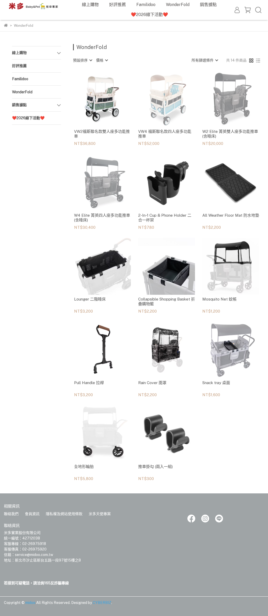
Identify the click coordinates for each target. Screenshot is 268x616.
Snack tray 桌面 (216, 382)
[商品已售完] (174, 99)
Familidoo (145, 4)
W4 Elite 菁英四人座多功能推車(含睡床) (102, 217)
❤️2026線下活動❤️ (149, 14)
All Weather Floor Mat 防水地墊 (230, 215)
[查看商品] (95, 99)
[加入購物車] (110, 99)
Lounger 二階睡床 (90, 299)
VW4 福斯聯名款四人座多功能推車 (164, 133)
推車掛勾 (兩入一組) (155, 466)
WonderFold (177, 4)
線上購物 (90, 4)
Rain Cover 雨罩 (152, 382)
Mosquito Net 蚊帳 (219, 299)
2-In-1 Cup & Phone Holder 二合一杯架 (164, 217)
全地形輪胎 (84, 466)
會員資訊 (32, 514)
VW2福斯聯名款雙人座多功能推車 (102, 133)
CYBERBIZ (102, 603)
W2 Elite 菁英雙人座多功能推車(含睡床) (230, 133)
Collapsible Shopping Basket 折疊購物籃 (166, 301)
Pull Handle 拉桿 (89, 382)
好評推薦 (117, 4)
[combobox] (82, 60)
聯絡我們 (11, 514)
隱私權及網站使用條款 (64, 514)
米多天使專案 (100, 514)
